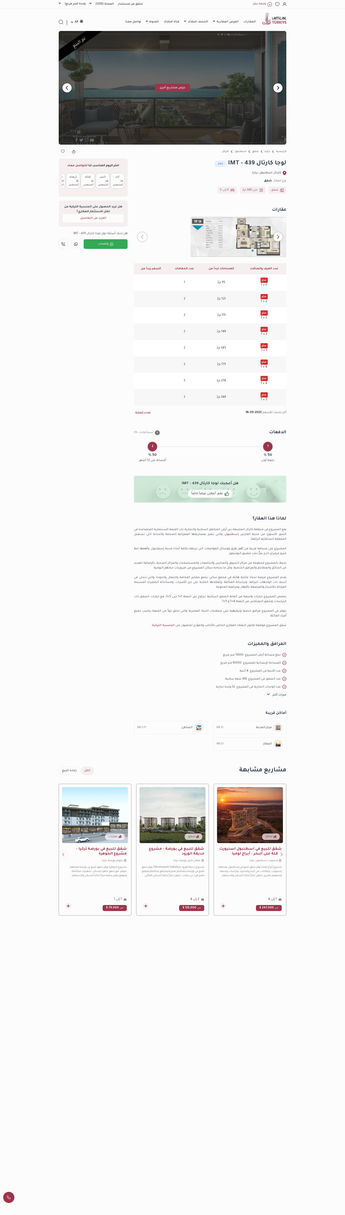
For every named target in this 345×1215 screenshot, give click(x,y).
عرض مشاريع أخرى (172, 87)
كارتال (225, 151)
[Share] (73, 151)
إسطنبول (232, 534)
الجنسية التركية (163, 625)
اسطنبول (240, 151)
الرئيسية (281, 151)
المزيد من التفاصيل (93, 218)
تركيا (267, 151)
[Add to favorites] (63, 151)
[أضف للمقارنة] (223, 906)
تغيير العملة (143, 412)
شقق (255, 151)
